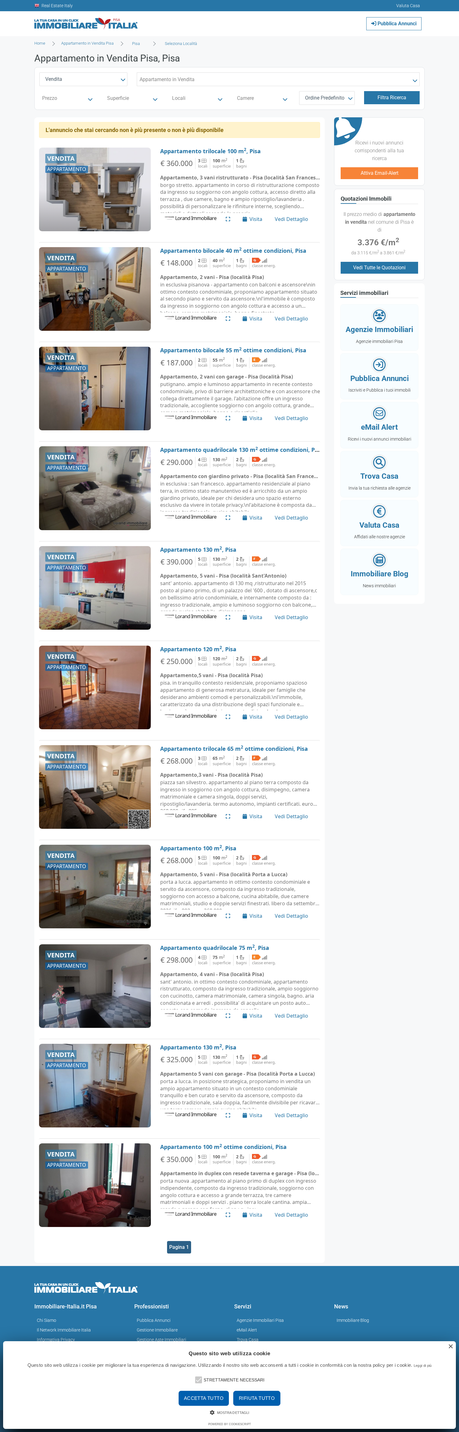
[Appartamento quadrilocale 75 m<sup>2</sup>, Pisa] (95, 986)
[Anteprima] (228, 219)
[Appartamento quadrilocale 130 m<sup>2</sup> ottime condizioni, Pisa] (95, 488)
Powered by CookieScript (229, 1424)
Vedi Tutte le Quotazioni (379, 268)
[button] (198, 1379)
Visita (255, 219)
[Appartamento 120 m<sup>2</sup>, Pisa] (95, 687)
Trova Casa (248, 1339)
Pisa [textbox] (136, 43)
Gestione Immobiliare (157, 1329)
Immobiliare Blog (353, 1320)
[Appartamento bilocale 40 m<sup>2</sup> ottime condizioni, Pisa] (95, 289)
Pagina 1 (179, 1247)
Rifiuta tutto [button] (257, 1398)
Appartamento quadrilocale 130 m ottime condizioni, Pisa (241, 449)
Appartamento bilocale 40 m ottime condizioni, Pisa (233, 250)
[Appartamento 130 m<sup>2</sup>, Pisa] (95, 588)
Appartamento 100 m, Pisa (198, 848)
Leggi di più (423, 1365)
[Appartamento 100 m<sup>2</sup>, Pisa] (95, 886)
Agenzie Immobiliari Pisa (260, 1320)
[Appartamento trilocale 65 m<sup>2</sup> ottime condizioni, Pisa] (95, 787)
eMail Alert (247, 1329)
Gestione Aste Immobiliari (161, 1339)
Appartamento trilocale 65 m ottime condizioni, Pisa (234, 748)
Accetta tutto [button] (204, 1398)
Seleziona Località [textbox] (181, 43)
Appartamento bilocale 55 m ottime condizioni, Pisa (233, 350)
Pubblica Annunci (396, 24)
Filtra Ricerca (392, 97)
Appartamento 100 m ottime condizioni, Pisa (223, 1147)
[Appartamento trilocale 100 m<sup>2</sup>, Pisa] (95, 189)
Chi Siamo (46, 1320)
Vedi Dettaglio (291, 219)
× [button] (450, 1346)
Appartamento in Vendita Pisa (87, 43)
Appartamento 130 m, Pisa (198, 549)
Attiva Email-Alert (379, 173)
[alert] (229, 1385)
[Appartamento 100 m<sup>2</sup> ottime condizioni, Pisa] (95, 1185)
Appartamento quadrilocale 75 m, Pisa (214, 947)
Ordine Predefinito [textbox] (324, 98)
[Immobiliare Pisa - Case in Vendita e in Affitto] (86, 21)
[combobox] (138, 43)
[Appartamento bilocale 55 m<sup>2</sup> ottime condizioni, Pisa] (95, 388)
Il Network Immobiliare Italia (64, 1329)
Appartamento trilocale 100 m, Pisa (210, 151)
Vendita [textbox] (53, 79)
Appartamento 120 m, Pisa (198, 649)
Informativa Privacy (56, 1339)
